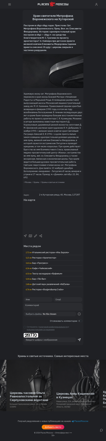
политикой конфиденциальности (53, 327)
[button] (25, 235)
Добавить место (53, 427)
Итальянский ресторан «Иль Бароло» (47, 252)
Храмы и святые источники (53, 182)
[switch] (80, 321)
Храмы (36, 182)
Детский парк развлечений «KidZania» (48, 284)
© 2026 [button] (53, 433)
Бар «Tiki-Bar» (36, 279)
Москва (28, 182)
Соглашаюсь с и (48, 328)
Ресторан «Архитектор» (41, 257)
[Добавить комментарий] (101, 430)
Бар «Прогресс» (37, 263)
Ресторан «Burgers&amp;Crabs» (45, 289)
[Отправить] (79, 339)
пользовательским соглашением (41, 329)
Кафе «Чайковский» (39, 268)
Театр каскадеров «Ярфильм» (44, 273)
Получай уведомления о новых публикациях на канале (53, 421)
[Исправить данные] (35, 235)
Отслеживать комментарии (63, 321)
